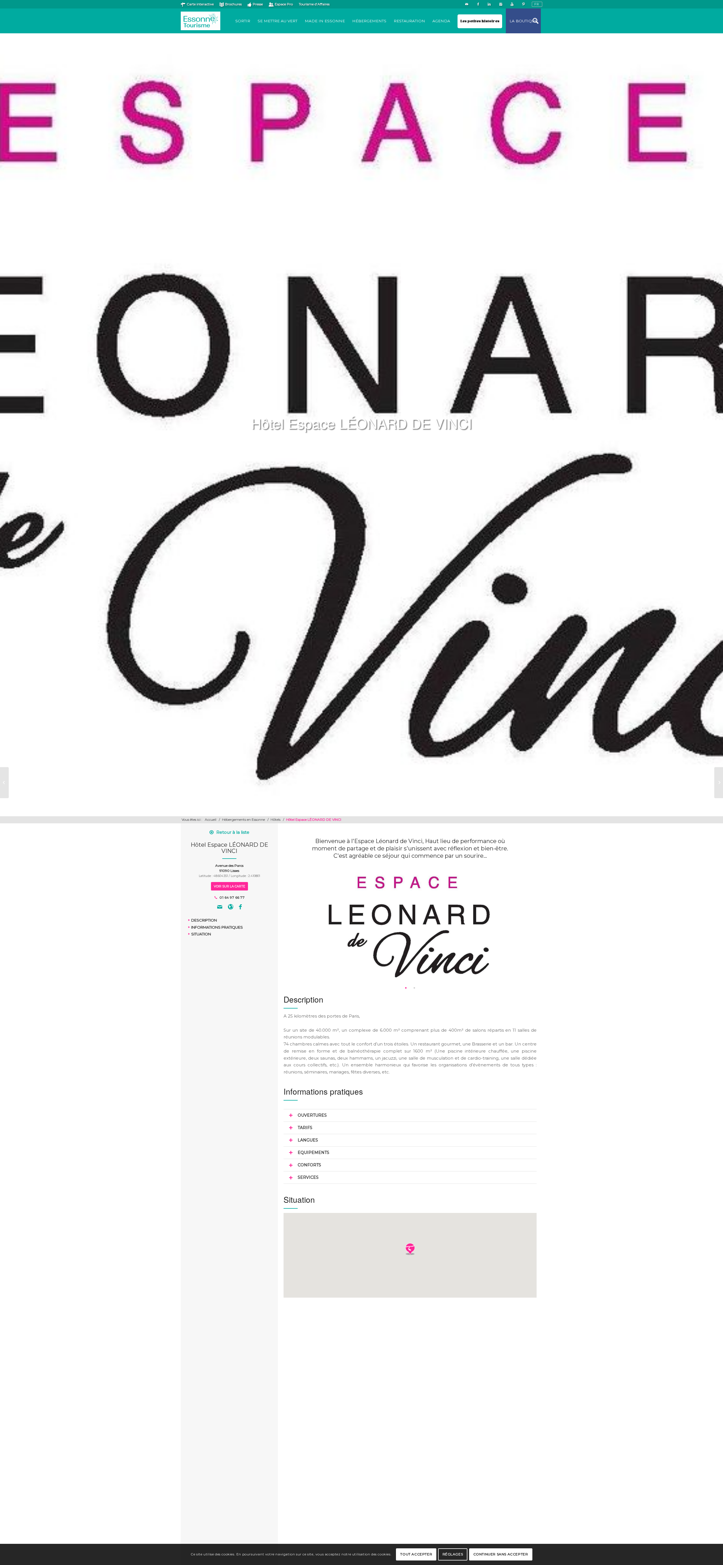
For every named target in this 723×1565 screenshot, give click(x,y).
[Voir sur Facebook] (240, 907)
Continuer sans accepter (500, 1554)
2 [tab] (414, 988)
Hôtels (275, 819)
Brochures (233, 4)
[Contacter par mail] (219, 907)
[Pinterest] (523, 4)
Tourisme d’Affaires (314, 4)
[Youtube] (512, 4)
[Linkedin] (489, 4)
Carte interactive (200, 4)
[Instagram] (500, 4)
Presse (258, 4)
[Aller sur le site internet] (230, 907)
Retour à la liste (232, 832)
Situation (201, 934)
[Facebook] (478, 4)
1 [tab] (406, 988)
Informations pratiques (217, 927)
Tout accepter (416, 1554)
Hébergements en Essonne (243, 819)
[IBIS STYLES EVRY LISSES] (4, 782)
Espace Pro (284, 4)
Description (204, 920)
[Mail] (467, 4)
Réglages (453, 1554)
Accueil (210, 819)
